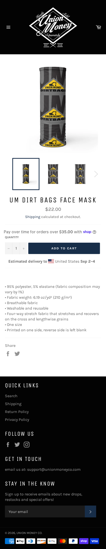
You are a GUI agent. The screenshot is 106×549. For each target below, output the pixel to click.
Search (11, 395)
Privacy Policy (17, 419)
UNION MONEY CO (29, 533)
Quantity (12, 237)
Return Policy (17, 411)
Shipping (32, 217)
